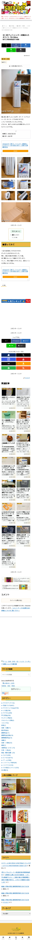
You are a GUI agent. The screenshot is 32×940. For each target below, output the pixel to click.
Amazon (15, 151)
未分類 (4, 770)
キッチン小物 (6, 718)
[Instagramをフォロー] (8, 359)
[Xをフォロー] (23, 355)
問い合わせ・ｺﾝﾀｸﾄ (8, 683)
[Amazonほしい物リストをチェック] (23, 363)
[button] (21, 50)
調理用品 (5, 733)
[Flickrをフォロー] (8, 363)
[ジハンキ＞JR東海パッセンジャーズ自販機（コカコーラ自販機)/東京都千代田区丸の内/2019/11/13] (8, 846)
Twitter (3, 686)
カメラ (7, 755)
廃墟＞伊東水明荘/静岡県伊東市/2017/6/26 (15, 886)
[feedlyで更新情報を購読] (8, 368)
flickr (13, 686)
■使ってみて (15, 235)
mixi (9, 686)
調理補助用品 (6, 738)
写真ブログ (8, 705)
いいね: (15, 237)
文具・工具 (6, 750)
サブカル (7, 713)
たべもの (8, 758)
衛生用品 (5, 730)
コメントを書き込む (16, 600)
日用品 (7, 715)
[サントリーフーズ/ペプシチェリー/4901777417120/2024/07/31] (23, 831)
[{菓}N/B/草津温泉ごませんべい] (8, 816)
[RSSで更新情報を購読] (23, 368)
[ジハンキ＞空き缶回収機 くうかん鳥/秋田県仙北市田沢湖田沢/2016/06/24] (8, 831)
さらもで (6, 902)
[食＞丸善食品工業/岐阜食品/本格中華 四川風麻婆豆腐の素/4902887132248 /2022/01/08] (23, 816)
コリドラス (8, 765)
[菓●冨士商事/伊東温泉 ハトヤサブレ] (23, 801)
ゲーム (7, 760)
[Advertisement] (16, 643)
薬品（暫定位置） (8, 753)
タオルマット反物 (7, 720)
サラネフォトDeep (11, 708)
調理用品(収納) (7, 735)
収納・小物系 (6, 59)
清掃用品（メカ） (8, 748)
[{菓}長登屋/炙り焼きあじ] (23, 786)
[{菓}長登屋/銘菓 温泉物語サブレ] (8, 786)
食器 (3, 740)
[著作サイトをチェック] (8, 355)
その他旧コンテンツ (11, 768)
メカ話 (7, 710)
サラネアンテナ (9, 703)
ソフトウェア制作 (10, 763)
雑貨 (3, 745)
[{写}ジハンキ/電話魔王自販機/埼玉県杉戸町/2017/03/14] (23, 846)
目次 (13, 231)
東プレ (4, 62)
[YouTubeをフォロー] (23, 359)
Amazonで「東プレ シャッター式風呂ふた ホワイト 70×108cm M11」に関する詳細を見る (15, 145)
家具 (3, 725)
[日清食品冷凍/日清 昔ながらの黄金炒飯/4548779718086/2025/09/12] (8, 801)
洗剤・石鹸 (6, 728)
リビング (5, 723)
